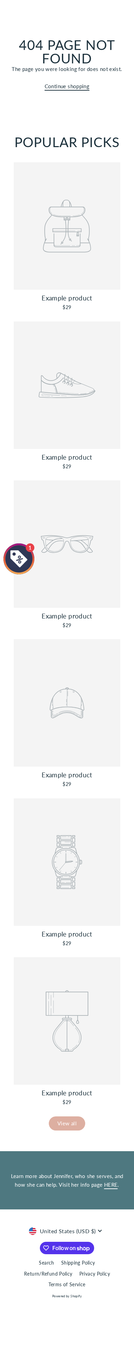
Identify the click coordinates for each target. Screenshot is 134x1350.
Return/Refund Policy (48, 1274)
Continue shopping (67, 86)
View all (67, 1123)
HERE (111, 1185)
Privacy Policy (94, 1274)
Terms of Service (66, 1284)
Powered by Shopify (67, 1296)
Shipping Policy (78, 1263)
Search (46, 1263)
